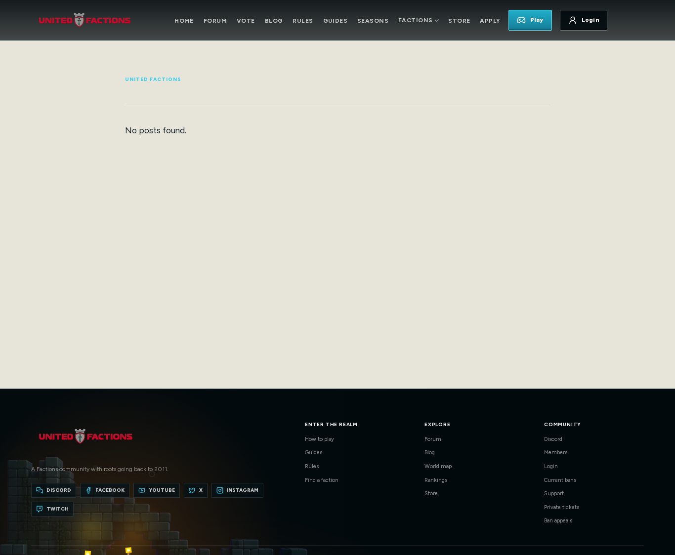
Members (555, 452)
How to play (319, 439)
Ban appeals (558, 520)
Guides (335, 20)
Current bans (560, 480)
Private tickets (561, 507)
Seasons (372, 20)
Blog (274, 20)
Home (184, 20)
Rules (303, 20)
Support (554, 493)
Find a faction (321, 480)
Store (459, 20)
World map (438, 466)
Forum (215, 20)
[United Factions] (84, 20)
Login (551, 466)
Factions (415, 20)
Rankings (435, 480)
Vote (246, 20)
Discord (553, 439)
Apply (490, 20)
